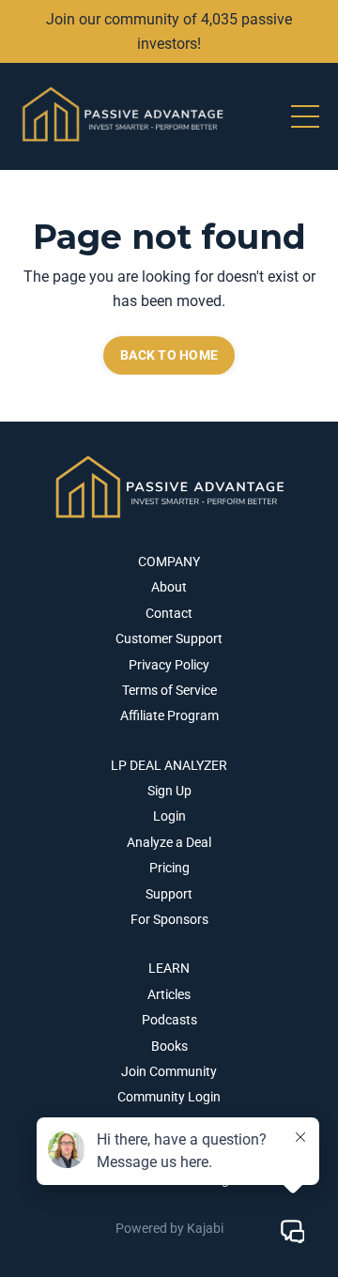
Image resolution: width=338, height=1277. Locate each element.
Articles (169, 994)
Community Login (169, 1096)
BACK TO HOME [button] (169, 355)
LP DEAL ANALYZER (169, 765)
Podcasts (169, 1019)
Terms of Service (169, 690)
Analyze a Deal (169, 842)
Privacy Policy (169, 664)
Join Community (169, 1071)
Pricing (169, 867)
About (169, 586)
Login (169, 815)
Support (169, 893)
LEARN (169, 968)
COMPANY (169, 561)
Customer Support (169, 638)
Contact (169, 613)
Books (169, 1046)
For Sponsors (169, 919)
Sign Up (169, 790)
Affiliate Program (169, 715)
